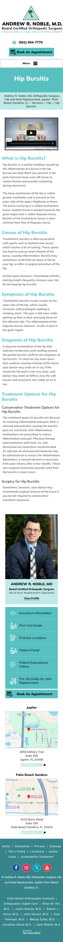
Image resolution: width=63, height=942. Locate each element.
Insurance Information (35, 613)
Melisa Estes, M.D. (42, 919)
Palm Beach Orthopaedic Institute (30, 898)
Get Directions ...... (32, 764)
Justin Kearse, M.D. (28, 909)
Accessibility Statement (37, 856)
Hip (49, 103)
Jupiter (32, 707)
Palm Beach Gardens (31, 775)
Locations (37, 851)
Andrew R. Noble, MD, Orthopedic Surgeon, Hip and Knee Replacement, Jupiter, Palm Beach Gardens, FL (32, 99)
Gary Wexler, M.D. (49, 924)
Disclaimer (22, 846)
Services (37, 103)
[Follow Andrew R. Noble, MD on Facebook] (16, 868)
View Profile (31, 598)
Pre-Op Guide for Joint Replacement (35, 681)
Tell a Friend (17, 851)
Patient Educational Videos (33, 664)
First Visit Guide (30, 625)
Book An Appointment (34, 52)
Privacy (39, 846)
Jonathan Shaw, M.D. (17, 924)
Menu (26, 63)
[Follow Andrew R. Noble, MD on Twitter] (36, 868)
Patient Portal (29, 650)
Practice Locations (32, 638)
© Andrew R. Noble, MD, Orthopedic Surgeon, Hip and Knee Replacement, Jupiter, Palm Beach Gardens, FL (31, 882)
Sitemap (55, 846)
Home (6, 846)
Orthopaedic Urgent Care (21, 903)
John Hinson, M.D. (36, 914)
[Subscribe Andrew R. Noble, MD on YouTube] (47, 868)
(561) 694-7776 (31, 42)
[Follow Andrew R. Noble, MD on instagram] (26, 868)
